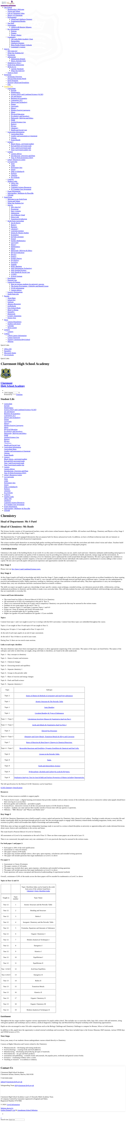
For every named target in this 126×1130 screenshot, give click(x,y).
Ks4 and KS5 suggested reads (21, 146)
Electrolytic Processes (49, 731)
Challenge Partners (17, 43)
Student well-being (14, 324)
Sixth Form (8, 197)
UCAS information (17, 288)
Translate (19, 394)
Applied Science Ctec (18, 122)
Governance (12, 25)
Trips (13, 163)
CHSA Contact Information (17, 335)
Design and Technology (19, 102)
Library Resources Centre (16, 159)
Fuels (49, 760)
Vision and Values (14, 11)
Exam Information (14, 191)
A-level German (16, 276)
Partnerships (15, 41)
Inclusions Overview (15, 76)
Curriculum (12, 88)
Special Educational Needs (17, 78)
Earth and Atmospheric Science (49, 766)
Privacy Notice (16, 35)
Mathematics (15, 92)
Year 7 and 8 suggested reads (21, 148)
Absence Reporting (14, 304)
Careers (10, 152)
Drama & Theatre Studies (20, 233)
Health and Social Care (19, 130)
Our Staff (11, 23)
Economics (15, 235)
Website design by (7, 1108)
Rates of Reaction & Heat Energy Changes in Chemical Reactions (49, 742)
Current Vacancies (17, 69)
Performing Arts (16, 167)
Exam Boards (15, 140)
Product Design (16, 258)
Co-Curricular (12, 161)
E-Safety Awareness (14, 316)
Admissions (12, 57)
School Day (12, 300)
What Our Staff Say (18, 71)
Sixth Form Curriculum (16, 221)
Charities (14, 175)
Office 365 (14, 183)
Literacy (10, 142)
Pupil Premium (13, 80)
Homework (11, 314)
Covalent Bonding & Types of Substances (49, 713)
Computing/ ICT (16, 100)
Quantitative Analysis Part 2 (56, 725)
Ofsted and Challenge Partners (21, 19)
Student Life (8, 86)
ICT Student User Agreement (21, 189)
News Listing (12, 328)
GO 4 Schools (9, 355)
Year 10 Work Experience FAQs (22, 157)
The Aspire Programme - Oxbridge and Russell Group (29, 286)
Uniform (11, 302)
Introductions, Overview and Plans (23, 156)
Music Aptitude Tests (18, 61)
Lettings (7, 329)
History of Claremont (15, 15)
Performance (12, 17)
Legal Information (13, 1104)
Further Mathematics (18, 241)
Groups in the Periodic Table (49, 754)
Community (12, 37)
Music (13, 112)
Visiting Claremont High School (19, 339)
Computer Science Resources (21, 187)
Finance (13, 33)
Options (13, 138)
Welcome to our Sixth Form (17, 199)
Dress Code (15, 217)
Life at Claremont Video (16, 13)
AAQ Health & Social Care (20, 272)
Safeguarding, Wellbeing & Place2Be (21, 193)
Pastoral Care (12, 280)
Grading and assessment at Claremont (24, 136)
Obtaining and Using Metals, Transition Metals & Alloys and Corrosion (49, 736)
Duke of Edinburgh (17, 171)
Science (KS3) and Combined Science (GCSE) (27, 94)
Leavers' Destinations (15, 292)
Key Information (13, 29)
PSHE (13, 120)
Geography (15, 106)
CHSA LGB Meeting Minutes (21, 27)
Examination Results (18, 21)
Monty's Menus (13, 310)
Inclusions (7, 74)
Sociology (14, 262)
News (6, 320)
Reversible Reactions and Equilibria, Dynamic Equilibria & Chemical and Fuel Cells (49, 748)
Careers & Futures (14, 282)
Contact (7, 333)
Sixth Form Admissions (16, 65)
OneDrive (14, 185)
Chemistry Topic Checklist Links (38, 891)
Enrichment (12, 278)
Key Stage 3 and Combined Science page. (26, 569)
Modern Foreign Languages (20, 110)
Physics (13, 126)
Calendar (11, 326)
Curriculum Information (16, 132)
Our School (8, 7)
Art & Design (15, 223)
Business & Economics (19, 98)
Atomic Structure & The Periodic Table (49, 701)
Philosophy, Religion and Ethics (22, 118)
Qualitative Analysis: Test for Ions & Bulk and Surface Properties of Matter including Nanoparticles (49, 777)
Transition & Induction (19, 219)
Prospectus (11, 55)
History (13, 108)
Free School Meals (14, 308)
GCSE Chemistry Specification (11, 788)
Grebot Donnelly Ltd (8, 1110)
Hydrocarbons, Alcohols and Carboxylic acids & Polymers (49, 772)
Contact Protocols (14, 337)
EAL (9, 84)
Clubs (13, 165)
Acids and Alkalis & (39, 725)
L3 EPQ (13, 274)
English (13, 90)
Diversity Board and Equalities (18, 82)
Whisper (10, 341)
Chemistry (14, 128)
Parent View (12, 318)
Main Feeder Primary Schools (21, 45)
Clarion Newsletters (14, 322)
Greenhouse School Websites (27, 1110)
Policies (14, 31)
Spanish (13, 264)
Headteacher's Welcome (16, 9)
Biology (14, 124)
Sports (13, 169)
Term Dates (12, 298)
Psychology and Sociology (20, 116)
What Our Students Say (16, 53)
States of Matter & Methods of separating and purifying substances (49, 696)
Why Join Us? (12, 51)
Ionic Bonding (49, 707)
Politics (13, 256)
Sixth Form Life (13, 294)
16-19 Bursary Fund (18, 215)
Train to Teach (13, 72)
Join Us (6, 49)
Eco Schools (15, 177)
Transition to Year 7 (14, 63)
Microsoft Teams (10, 353)
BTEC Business (16, 266)
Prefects (14, 173)
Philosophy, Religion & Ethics (21, 250)
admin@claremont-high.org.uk (11, 1082)
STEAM (10, 195)
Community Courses (18, 47)
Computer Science (17, 231)
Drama (13, 104)
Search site (4, 1119)
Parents (6, 296)
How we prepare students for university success (27, 284)
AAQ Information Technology (21, 268)
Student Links (12, 181)
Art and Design (16, 96)
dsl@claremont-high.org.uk (24, 1085)
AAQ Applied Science (18, 270)
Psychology (15, 260)
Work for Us (12, 67)
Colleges (11, 179)
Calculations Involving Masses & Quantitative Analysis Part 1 (49, 719)
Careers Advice (16, 154)
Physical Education (17, 114)
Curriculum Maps (17, 134)
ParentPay (11, 312)
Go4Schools (12, 306)
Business (14, 227)
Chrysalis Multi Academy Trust (22, 39)
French (13, 239)
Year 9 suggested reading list (21, 150)
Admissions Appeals (18, 59)
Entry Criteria (16, 211)
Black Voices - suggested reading (22, 144)
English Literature (17, 237)
